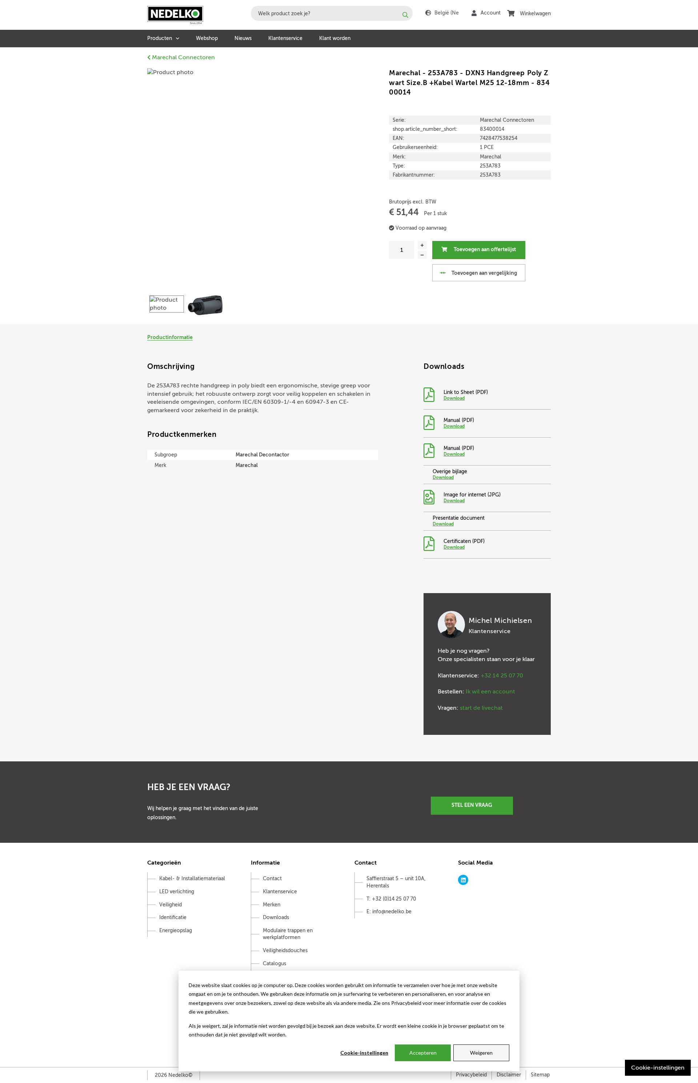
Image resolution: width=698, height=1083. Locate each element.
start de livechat (481, 708)
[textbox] (332, 13)
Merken (271, 904)
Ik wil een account (490, 691)
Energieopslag (175, 930)
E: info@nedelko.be (389, 911)
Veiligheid (170, 904)
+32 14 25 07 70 (502, 675)
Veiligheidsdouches (285, 950)
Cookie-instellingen (364, 1053)
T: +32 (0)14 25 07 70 (391, 899)
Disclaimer (509, 1075)
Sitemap (540, 1075)
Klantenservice (285, 38)
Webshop (207, 38)
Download (454, 398)
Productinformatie (170, 337)
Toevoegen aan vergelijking (483, 273)
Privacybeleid (471, 1075)
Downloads (276, 917)
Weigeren (481, 1053)
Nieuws (243, 38)
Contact (272, 878)
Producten (159, 38)
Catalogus (274, 963)
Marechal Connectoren (183, 57)
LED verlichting (176, 891)
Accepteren (423, 1053)
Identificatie (172, 917)
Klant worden (334, 38)
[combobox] (332, 13)
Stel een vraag (472, 805)
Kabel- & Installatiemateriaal (192, 878)
